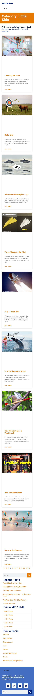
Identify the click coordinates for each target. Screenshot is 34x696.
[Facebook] (8, 685)
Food (4, 646)
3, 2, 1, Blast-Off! (12, 312)
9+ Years (9, 627)
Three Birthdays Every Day (12, 583)
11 (26, 568)
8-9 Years (9, 623)
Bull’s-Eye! (9, 135)
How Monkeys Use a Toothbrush (13, 432)
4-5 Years (9, 611)
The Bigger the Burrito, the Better (14, 587)
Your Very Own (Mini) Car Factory (14, 600)
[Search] (29, 575)
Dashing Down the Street (12, 590)
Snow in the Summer (13, 550)
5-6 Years (9, 615)
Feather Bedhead (9, 604)
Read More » (8, 89)
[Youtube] (20, 685)
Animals (6, 635)
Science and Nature (10, 653)
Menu (7, 9)
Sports (5, 657)
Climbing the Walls (12, 75)
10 (24, 568)
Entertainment (8, 642)
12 (29, 568)
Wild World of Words (13, 493)
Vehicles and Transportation (13, 661)
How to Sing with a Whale (15, 371)
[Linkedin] (26, 685)
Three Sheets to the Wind (15, 252)
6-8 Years (9, 619)
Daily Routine (7, 638)
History (5, 649)
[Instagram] (14, 685)
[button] (17, 611)
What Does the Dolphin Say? (16, 194)
